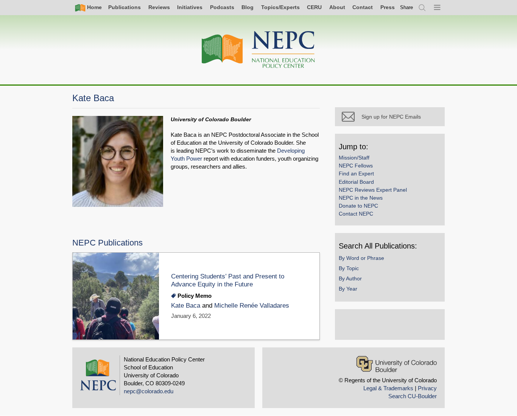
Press (387, 7)
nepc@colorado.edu (148, 391)
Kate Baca (185, 305)
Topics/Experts (280, 7)
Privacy (427, 388)
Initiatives (189, 7)
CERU (314, 7)
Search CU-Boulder (412, 396)
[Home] (258, 50)
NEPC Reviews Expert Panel (373, 190)
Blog (247, 7)
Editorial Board (356, 182)
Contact (362, 7)
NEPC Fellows (356, 166)
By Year (348, 289)
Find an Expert (356, 173)
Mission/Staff (354, 158)
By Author (350, 278)
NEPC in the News (361, 198)
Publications (124, 7)
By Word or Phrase (361, 258)
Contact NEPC (356, 214)
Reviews (159, 7)
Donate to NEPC (358, 206)
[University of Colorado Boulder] (396, 363)
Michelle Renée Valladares (251, 305)
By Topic (349, 268)
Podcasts (222, 7)
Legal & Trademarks (388, 388)
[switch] (406, 7)
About (337, 7)
